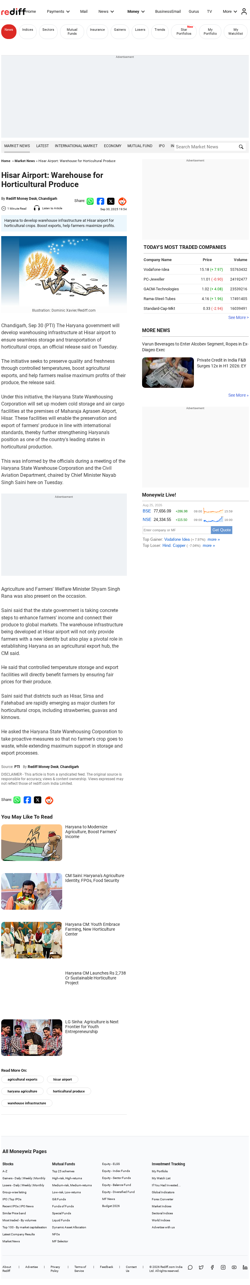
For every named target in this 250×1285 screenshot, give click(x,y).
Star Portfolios (184, 32)
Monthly (39, 1178)
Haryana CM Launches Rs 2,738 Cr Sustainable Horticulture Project (95, 978)
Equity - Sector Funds (116, 1178)
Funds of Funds (63, 1206)
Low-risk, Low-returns (66, 1192)
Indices (27, 30)
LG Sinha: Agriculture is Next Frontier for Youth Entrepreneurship (92, 1026)
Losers (140, 30)
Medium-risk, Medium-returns (72, 1185)
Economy (112, 146)
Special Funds (61, 1213)
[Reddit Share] (121, 200)
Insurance (97, 30)
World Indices (161, 1220)
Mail (84, 11)
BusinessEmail (168, 11)
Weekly (27, 1178)
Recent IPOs (10, 1206)
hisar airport (62, 1079)
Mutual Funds (72, 32)
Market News (17, 146)
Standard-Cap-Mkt (159, 308)
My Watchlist (235, 32)
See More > (238, 317)
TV (209, 11)
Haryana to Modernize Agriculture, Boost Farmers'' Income (91, 831)
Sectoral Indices (162, 1213)
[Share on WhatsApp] (190, 1269)
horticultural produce (69, 1091)
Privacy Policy (55, 1269)
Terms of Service (80, 1269)
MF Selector (60, 1241)
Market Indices (161, 1206)
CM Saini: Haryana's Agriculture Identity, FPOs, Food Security (94, 878)
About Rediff (6, 1269)
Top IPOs (15, 1199)
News (103, 11)
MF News (108, 1199)
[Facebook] (212, 1269)
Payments (55, 11)
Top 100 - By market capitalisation (24, 1227)
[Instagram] (223, 1269)
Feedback (106, 1267)
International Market (76, 146)
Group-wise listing (14, 1192)
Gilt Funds (59, 1199)
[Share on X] (201, 1269)
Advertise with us (163, 1227)
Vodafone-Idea (156, 269)
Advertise (31, 1267)
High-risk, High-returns (67, 1178)
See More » (238, 395)
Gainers (120, 30)
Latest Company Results (18, 1234)
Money (133, 11)
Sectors (48, 30)
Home (31, 11)
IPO (162, 146)
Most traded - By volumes (19, 1220)
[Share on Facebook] (100, 200)
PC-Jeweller (154, 279)
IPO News (27, 1206)
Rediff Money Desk (21, 198)
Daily (18, 1178)
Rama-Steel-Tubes (160, 298)
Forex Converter (162, 1199)
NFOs (56, 1234)
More (227, 11)
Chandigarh (47, 198)
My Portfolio (210, 32)
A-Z (4, 1171)
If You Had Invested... (166, 1185)
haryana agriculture (22, 1091)
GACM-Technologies (161, 289)
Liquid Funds (61, 1220)
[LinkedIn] (245, 1269)
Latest (42, 146)
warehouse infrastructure (27, 1103)
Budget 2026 (111, 1206)
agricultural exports (23, 1079)
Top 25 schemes (63, 1171)
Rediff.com (167, 1267)
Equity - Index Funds (116, 1171)
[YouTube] (234, 1269)
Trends (160, 30)
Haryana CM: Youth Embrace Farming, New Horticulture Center (92, 929)
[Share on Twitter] (111, 200)
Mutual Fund (139, 146)
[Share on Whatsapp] (90, 200)
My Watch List (161, 1178)
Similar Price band (14, 1213)
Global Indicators (163, 1192)
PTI (17, 767)
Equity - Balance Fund (116, 1185)
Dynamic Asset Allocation (69, 1227)
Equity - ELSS (111, 1164)
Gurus (194, 11)
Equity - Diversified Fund (118, 1192)
